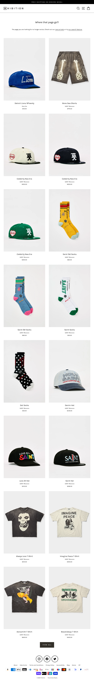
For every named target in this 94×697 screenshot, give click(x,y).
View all (47, 645)
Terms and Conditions (36, 665)
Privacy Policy (50, 665)
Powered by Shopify (52, 677)
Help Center (23, 665)
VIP (79, 665)
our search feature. (75, 29)
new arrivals (59, 29)
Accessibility (60, 665)
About (15, 665)
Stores (74, 665)
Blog (68, 665)
